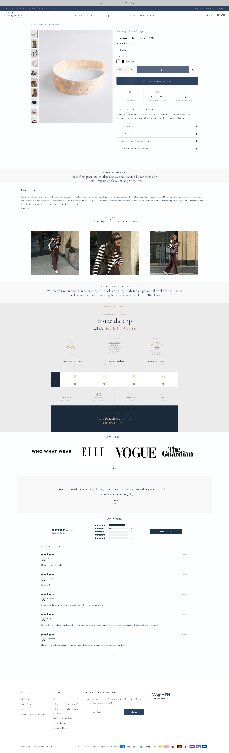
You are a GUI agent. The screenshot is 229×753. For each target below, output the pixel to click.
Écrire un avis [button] (166, 531)
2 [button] (113, 655)
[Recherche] (207, 15)
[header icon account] (212, 15)
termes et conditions (62, 718)
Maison (33, 24)
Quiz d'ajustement (29, 704)
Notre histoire (59, 723)
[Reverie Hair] (13, 15)
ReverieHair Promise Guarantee (35, 714)
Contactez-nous (60, 728)
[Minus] (120, 69)
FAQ (23, 709)
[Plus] (131, 69)
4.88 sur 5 (70, 530)
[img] (47, 554)
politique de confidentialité (65, 704)
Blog (55, 699)
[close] (226, 19)
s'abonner (134, 712)
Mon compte (27, 699)
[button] (121, 43)
